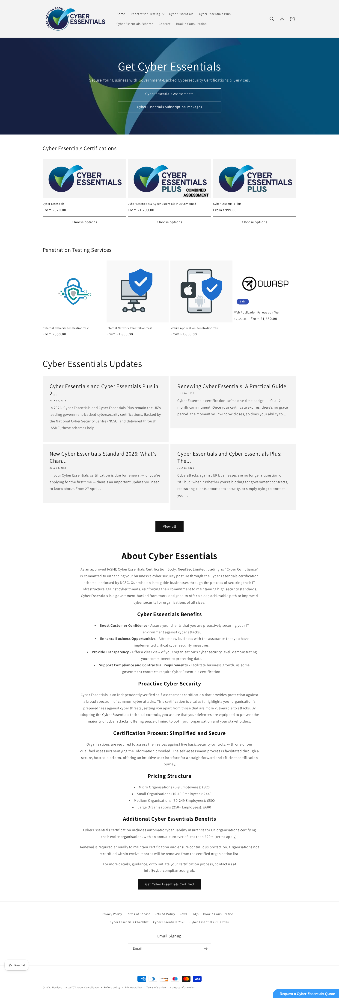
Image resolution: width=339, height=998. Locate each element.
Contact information (182, 987)
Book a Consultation (218, 914)
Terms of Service (138, 914)
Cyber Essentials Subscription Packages (169, 107)
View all (169, 526)
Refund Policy (165, 914)
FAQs (195, 914)
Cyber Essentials (54, 204)
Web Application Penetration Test (256, 312)
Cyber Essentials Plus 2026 (209, 922)
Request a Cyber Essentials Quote (307, 994)
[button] (147, 14)
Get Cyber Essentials (169, 66)
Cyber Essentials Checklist (129, 922)
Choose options (84, 222)
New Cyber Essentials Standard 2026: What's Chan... (103, 457)
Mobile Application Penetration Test (194, 328)
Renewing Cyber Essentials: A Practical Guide (231, 386)
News (183, 914)
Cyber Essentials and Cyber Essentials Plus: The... (229, 457)
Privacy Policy (112, 914)
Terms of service (156, 987)
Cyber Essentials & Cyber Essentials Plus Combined (162, 204)
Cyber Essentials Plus (227, 204)
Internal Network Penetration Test (129, 328)
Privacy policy (133, 987)
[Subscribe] (206, 948)
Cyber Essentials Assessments (170, 93)
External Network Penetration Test (66, 328)
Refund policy (112, 987)
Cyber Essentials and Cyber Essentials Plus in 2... (104, 390)
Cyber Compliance (88, 987)
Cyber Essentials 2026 (169, 922)
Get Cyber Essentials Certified (169, 884)
